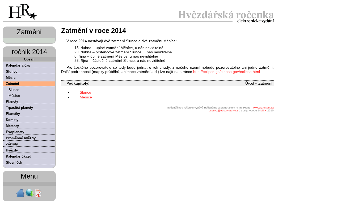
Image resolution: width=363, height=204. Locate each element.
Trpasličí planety (19, 108)
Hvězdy (12, 150)
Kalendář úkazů (18, 156)
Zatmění (12, 84)
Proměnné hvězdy (21, 138)
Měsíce (14, 96)
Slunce (11, 71)
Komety (12, 120)
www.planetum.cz (263, 107)
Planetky (13, 114)
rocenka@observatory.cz (223, 110)
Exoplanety (15, 132)
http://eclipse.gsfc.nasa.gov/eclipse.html (226, 72)
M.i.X (263, 110)
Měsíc (10, 78)
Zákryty (12, 144)
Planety (12, 101)
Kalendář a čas (18, 65)
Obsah (29, 59)
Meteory (12, 126)
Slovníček (14, 162)
